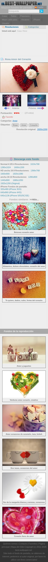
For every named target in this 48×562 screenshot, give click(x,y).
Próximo (32, 108)
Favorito (9, 117)
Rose (15, 125)
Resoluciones (12, 27)
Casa (4, 16)
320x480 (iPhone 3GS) (11, 189)
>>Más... (34, 199)
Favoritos (33, 544)
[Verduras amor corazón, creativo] (24, 397)
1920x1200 (42, 129)
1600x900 (5, 174)
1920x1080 (18, 174)
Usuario (5, 23)
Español (40, 7)
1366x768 (35, 170)
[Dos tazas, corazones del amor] (24, 465)
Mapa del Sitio (17, 547)
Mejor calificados (9, 20)
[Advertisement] (24, 52)
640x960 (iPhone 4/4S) (11, 192)
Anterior (15, 108)
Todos (13, 16)
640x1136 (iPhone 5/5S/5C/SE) (15, 196)
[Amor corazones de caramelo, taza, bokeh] (24, 431)
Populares (25, 16)
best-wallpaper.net (23, 550)
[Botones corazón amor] (24, 229)
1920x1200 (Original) (10, 183)
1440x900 (5, 180)
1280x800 (32, 177)
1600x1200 (19, 167)
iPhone (36, 20)
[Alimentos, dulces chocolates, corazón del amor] (24, 263)
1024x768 (34, 164)
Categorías (33, 27)
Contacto (23, 544)
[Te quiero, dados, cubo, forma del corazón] (24, 297)
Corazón (34, 125)
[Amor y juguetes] (24, 363)
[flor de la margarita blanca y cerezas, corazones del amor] (24, 499)
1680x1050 (18, 180)
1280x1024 (6, 167)
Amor (25, 31)
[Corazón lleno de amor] (24, 533)
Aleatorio (25, 20)
